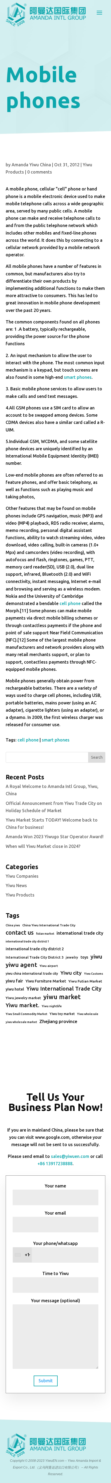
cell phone (70, 603)
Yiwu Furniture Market (45, 981)
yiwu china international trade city (32, 973)
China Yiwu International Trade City (48, 925)
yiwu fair (14, 980)
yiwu (96, 956)
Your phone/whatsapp (51, 1249)
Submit (46, 1380)
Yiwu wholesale (87, 1014)
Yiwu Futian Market (85, 981)
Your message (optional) (55, 1300)
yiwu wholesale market (21, 1022)
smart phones (78, 377)
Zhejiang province (58, 1021)
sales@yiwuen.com (70, 1156)
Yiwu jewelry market (23, 998)
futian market (45, 933)
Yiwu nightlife (52, 1006)
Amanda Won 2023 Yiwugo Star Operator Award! (54, 836)
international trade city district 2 (35, 949)
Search (97, 757)
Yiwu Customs (93, 973)
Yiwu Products (20, 894)
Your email (55, 1213)
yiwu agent (21, 964)
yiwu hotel (15, 989)
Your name (55, 1185)
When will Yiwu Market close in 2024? (43, 846)
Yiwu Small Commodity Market (26, 1014)
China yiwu (13, 925)
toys (84, 957)
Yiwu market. (22, 1005)
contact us (20, 932)
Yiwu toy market (62, 1014)
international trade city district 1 (27, 941)
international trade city (80, 933)
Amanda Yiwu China (31, 164)
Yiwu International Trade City (63, 988)
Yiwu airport (49, 965)
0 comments (39, 172)
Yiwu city (71, 973)
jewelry (72, 957)
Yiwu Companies (22, 876)
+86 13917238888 (54, 1163)
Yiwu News (16, 885)
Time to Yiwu (55, 1273)
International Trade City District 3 (34, 957)
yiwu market (62, 996)
